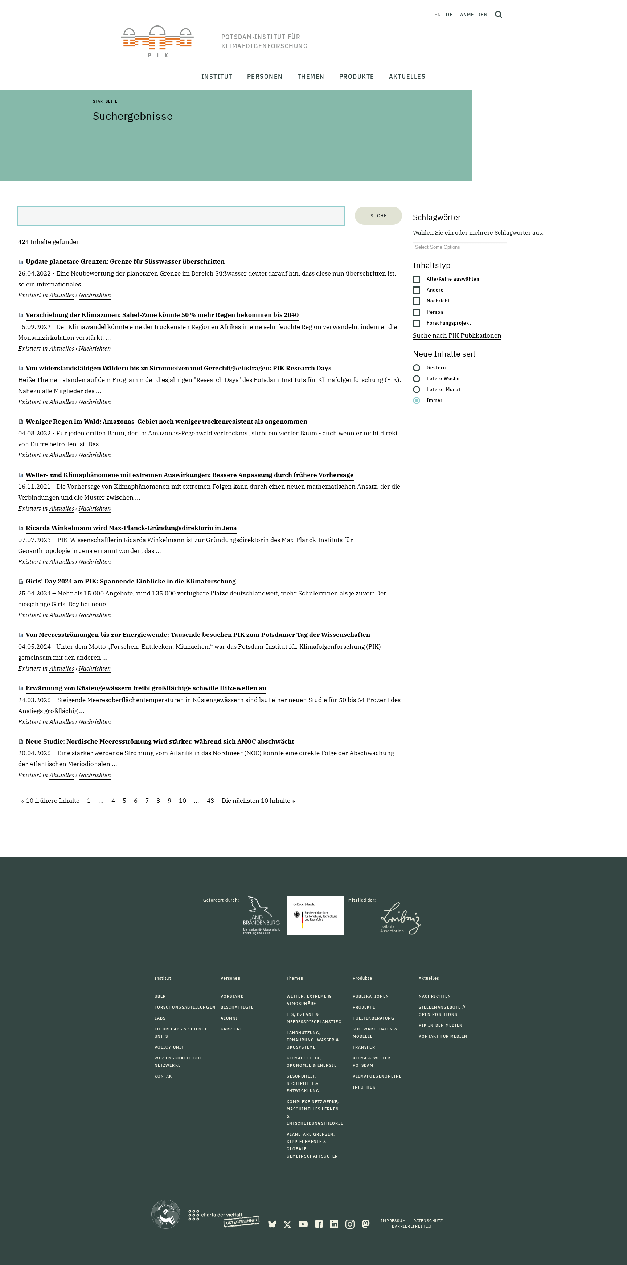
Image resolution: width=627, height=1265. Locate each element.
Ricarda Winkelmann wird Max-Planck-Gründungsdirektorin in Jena (131, 528)
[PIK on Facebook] (319, 1223)
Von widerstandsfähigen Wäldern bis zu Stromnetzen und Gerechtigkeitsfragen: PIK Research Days (179, 368)
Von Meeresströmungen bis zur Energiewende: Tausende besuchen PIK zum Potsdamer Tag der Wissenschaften (198, 635)
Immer (435, 400)
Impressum (393, 1220)
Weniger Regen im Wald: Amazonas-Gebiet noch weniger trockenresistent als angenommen (166, 422)
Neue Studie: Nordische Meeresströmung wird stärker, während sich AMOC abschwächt (160, 741)
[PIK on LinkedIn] (335, 1223)
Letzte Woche (443, 378)
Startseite (105, 101)
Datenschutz (428, 1220)
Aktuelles (61, 295)
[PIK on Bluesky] (273, 1223)
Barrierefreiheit (412, 1226)
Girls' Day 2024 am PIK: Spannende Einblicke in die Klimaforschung (131, 581)
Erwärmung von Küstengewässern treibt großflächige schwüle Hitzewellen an (146, 688)
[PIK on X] (288, 1223)
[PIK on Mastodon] (366, 1223)
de (449, 14)
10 (182, 801)
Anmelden (474, 14)
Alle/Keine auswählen (453, 279)
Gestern (436, 367)
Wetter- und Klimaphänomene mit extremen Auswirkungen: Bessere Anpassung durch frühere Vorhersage (190, 475)
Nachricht (438, 300)
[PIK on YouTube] (304, 1223)
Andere (435, 289)
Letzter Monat (444, 389)
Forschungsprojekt (449, 323)
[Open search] (498, 14)
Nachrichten (95, 295)
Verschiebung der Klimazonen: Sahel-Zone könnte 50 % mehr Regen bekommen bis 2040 (162, 315)
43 (210, 801)
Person (435, 312)
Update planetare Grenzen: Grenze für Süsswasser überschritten (125, 261)
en (437, 14)
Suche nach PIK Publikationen (457, 335)
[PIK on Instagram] (350, 1223)
